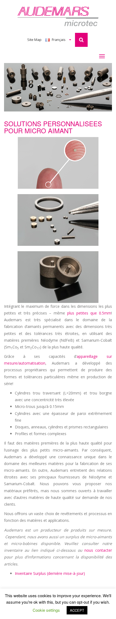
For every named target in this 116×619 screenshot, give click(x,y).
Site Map (34, 39)
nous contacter (98, 550)
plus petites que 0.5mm (89, 313)
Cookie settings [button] (46, 610)
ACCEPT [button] (77, 610)
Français (58, 39)
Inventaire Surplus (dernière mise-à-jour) (50, 573)
